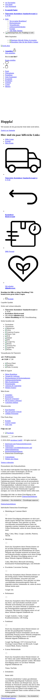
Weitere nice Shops (11, 459)
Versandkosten (14, 25)
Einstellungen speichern (9, 696)
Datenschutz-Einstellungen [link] (14, 453)
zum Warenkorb (10, 6)
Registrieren (9, 397)
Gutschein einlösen (11, 402)
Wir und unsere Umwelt (13, 412)
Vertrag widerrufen (7, 462)
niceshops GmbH (16, 440)
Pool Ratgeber (10, 410)
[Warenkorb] (23, 67)
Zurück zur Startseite (8, 130)
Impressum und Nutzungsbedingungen (18, 444)
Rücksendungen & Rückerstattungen (17, 378)
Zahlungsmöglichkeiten (17, 27)
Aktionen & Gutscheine (13, 386)
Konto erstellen (10, 60)
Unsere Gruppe (10, 423)
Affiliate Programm (11, 413)
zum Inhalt (8, 4)
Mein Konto (9, 143)
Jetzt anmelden (10, 53)
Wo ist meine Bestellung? (18, 21)
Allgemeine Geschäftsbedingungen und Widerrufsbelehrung (18, 448)
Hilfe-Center (9, 139)
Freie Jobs (8, 424)
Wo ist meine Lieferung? (13, 400)
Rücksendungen (14, 23)
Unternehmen (9, 457)
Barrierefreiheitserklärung (14, 451)
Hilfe (7, 19)
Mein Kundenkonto (12, 382)
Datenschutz (9, 446)
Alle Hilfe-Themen (15, 31)
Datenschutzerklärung (29, 496)
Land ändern (18, 436)
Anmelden (8, 395)
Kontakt (12, 29)
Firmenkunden (10, 384)
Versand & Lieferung (12, 376)
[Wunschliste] (7, 64)
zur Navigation (10, 3)
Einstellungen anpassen (30, 500)
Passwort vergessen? (12, 399)
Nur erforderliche (16, 500)
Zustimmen (5, 500)
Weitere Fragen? (10, 388)
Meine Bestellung (11, 374)
